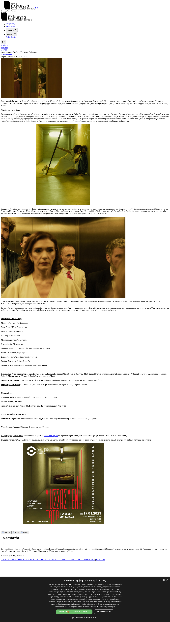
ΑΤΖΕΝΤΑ (10, 24)
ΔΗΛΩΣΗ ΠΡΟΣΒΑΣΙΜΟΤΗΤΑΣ (66, 560)
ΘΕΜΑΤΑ (10, 30)
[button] (85, 617)
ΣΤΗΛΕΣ (10, 34)
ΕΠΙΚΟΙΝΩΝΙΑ (88, 560)
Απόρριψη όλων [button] (104, 612)
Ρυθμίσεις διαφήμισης (89, 604)
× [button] (167, 580)
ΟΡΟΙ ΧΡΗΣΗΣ (8, 560)
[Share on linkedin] (24, 532)
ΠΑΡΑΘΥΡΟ (6, 54)
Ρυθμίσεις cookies (92, 607)
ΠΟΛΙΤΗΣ (100, 560)
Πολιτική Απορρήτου (107, 607)
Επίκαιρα (4, 47)
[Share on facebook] (6, 532)
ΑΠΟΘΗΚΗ (11, 37)
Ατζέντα (4, 45)
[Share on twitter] (16, 532)
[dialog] (85, 599)
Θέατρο (4, 50)
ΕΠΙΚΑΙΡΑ (10, 26)
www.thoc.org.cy (51, 436)
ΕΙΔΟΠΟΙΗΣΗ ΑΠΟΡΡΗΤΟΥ (38, 560)
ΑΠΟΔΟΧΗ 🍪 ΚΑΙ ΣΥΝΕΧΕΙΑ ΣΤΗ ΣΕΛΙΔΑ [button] (74, 612)
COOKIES (20, 560)
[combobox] (164, 580)
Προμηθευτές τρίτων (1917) (82, 594)
